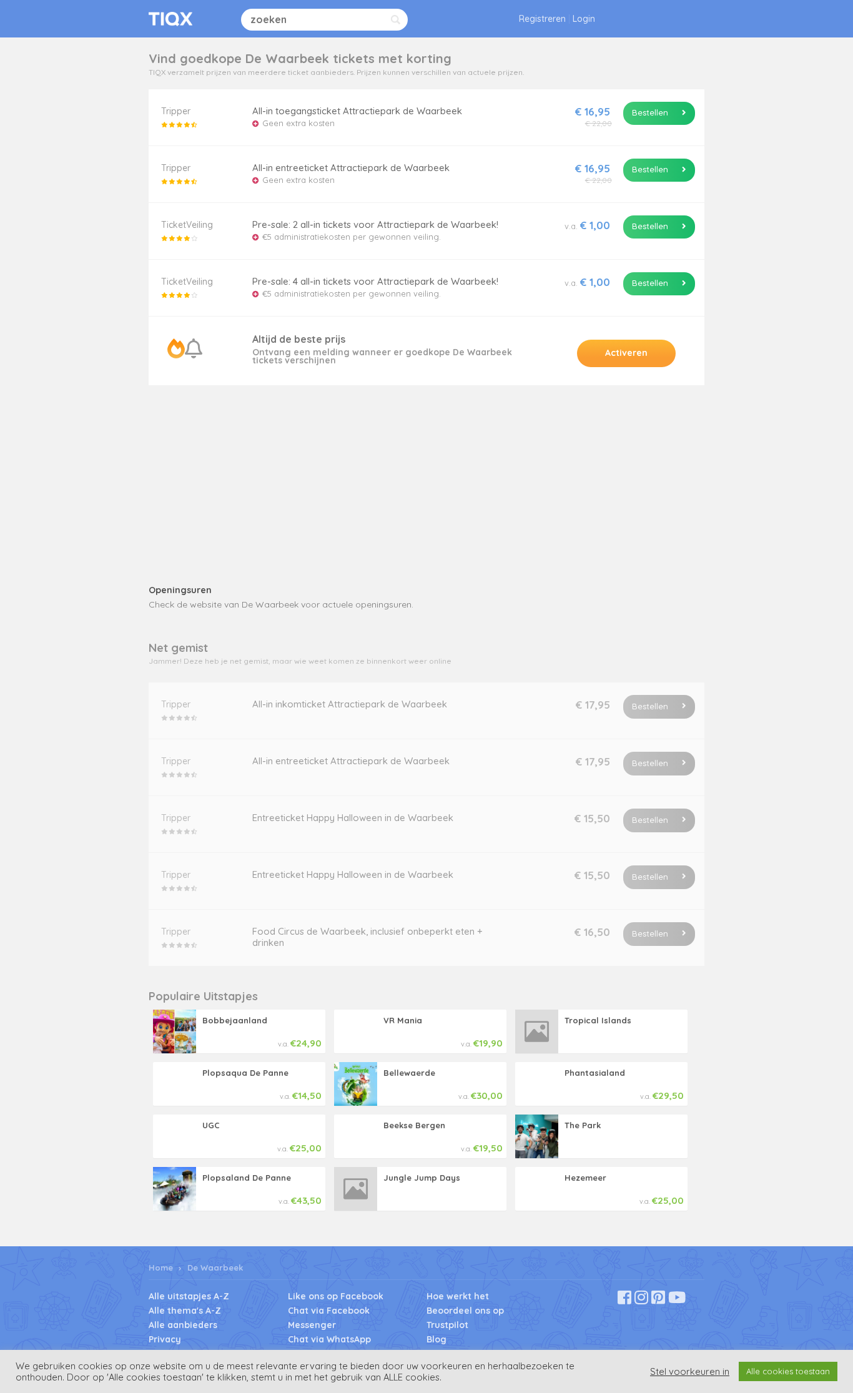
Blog (436, 1339)
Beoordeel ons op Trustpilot (465, 1318)
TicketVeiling (187, 224)
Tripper (175, 111)
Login (584, 18)
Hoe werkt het (457, 1296)
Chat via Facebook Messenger (329, 1318)
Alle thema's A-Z (185, 1310)
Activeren (626, 352)
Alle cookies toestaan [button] (788, 1371)
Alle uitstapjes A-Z (189, 1296)
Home (161, 1267)
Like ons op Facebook (335, 1296)
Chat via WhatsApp (329, 1339)
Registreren (542, 18)
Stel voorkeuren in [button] (689, 1371)
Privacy (165, 1339)
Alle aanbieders (183, 1325)
